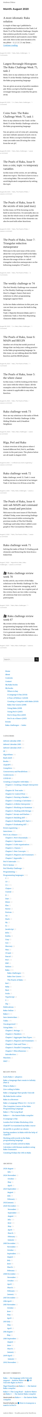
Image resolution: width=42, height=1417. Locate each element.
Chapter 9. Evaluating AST (16, 824)
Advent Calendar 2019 (12, 744)
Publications (8, 1007)
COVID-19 (7, 778)
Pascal (8, 956)
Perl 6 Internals (9, 862)
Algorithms (14, 562)
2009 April (7, 1356)
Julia (7, 933)
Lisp (7, 939)
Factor (7, 909)
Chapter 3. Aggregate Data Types (18, 1037)
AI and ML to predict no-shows (16, 1129)
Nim (7, 950)
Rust (7, 990)
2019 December (9, 1243)
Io (6, 926)
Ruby (7, 987)
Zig (6, 1004)
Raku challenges (21, 53)
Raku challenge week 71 (17, 545)
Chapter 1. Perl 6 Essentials (16, 838)
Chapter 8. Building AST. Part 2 (17, 821)
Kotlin (7, 936)
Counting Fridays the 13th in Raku (17, 1153)
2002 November (9, 1362)
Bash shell (7, 758)
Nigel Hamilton (9, 1386)
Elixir (7, 902)
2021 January (8, 1203)
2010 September (9, 1339)
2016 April (7, 1301)
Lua (6, 943)
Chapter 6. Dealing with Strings (18, 811)
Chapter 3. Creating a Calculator (18, 801)
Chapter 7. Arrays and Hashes (17, 814)
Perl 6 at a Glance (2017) (17, 718)
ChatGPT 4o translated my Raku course (19, 1126)
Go (6, 916)
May (9, 1182)
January (11, 1240)
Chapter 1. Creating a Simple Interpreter (21, 785)
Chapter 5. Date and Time (15, 1044)
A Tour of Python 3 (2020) (17, 698)
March (10, 1233)
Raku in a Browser (10, 1100)
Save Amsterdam (10, 1017)
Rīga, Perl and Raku (14, 442)
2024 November (9, 1175)
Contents (9, 678)
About (7, 674)
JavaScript (9, 929)
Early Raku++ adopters (12, 1077)
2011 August (8, 1332)
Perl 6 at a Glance (10, 835)
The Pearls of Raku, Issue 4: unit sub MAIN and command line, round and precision (20, 505)
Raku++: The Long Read (13, 1112)
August (10, 1192)
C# (6, 882)
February (11, 1199)
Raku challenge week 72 (17, 473)
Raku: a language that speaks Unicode (18, 1093)
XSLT (5, 1061)
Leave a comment (6, 194)
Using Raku (8, 1027)
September (12, 1213)
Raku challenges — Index (15, 725)
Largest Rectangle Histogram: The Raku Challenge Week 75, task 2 (20, 67)
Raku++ (6, 1014)
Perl (7, 960)
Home (7, 671)
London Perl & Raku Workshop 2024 (18, 1122)
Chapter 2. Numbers (13, 1034)
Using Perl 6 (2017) (15, 712)
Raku (14, 53)
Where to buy (12, 691)
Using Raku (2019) (14, 708)
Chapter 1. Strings (12, 1031)
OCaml (8, 953)
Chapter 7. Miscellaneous (15, 1051)
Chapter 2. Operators (13, 841)
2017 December (9, 1298)
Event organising (26, 462)
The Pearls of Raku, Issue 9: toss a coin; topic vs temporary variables (20, 165)
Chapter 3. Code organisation (17, 845)
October (11, 1179)
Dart (7, 899)
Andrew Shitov (9, 2)
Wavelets (7, 1058)
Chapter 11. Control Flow (15, 794)
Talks (5, 1021)
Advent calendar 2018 (12, 741)
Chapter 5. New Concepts (15, 851)
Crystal (8, 892)
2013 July (6, 1322)
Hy (6, 922)
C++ (13, 102)
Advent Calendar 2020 (12, 748)
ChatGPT (7, 765)
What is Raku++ (9, 1086)
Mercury (8, 946)
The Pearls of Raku (22, 192)
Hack (7, 919)
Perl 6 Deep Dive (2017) (16, 715)
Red (6, 983)
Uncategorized (9, 1024)
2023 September (9, 1189)
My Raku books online (12, 1096)
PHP (7, 963)
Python (8, 967)
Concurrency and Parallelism (15, 772)
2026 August (8, 1169)
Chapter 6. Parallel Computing (17, 1048)
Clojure (8, 888)
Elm (7, 905)
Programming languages (13, 875)
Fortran (8, 912)
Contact (8, 681)
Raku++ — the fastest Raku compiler (18, 1115)
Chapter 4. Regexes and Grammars (19, 1041)
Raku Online (8, 1010)
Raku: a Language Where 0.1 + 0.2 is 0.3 (19, 1103)
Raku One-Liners (14, 976)
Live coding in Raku (11, 1089)
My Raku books (11, 685)
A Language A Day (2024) (17, 695)
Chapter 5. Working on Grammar (18, 807)
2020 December (9, 1206)
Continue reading (10, 45)
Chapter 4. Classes (12, 848)
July (9, 1172)
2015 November (9, 1305)
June (9, 1223)
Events (8, 722)
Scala (7, 993)
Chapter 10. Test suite (14, 790)
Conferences (15, 462)
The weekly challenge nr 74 (19, 283)
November (12, 1209)
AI (4, 751)
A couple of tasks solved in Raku (16, 1144)
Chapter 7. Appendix (13, 858)
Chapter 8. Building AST (15, 818)
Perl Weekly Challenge (12, 868)
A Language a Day (10, 1119)
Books (5, 761)
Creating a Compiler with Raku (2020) (22, 701)
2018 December (9, 1274)
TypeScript (9, 997)
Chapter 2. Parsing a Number (17, 797)
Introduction (10, 1054)
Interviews (7, 831)
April (10, 1186)
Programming (9, 872)
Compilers (7, 768)
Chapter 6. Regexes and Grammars (19, 855)
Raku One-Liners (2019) (16, 705)
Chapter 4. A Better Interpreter (17, 804)
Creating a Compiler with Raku (16, 782)
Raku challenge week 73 (17, 411)
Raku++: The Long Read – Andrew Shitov (20, 1392)
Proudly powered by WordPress (25, 1413)
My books (9, 688)
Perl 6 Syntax (8, 865)
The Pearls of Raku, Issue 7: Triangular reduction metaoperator (19, 243)
